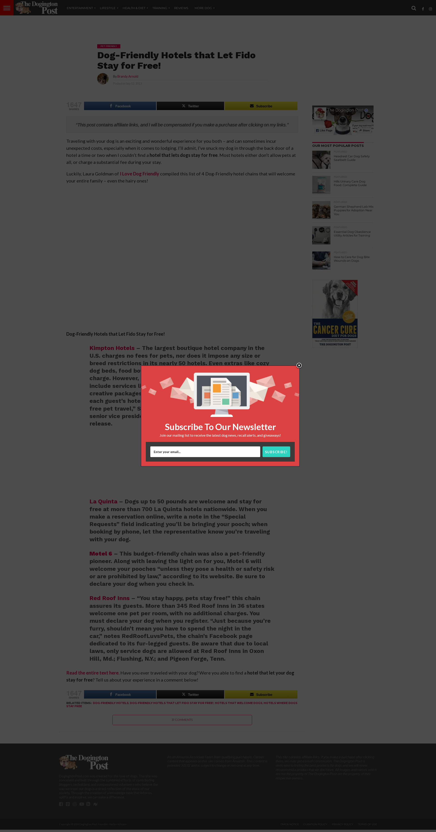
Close (299, 365)
